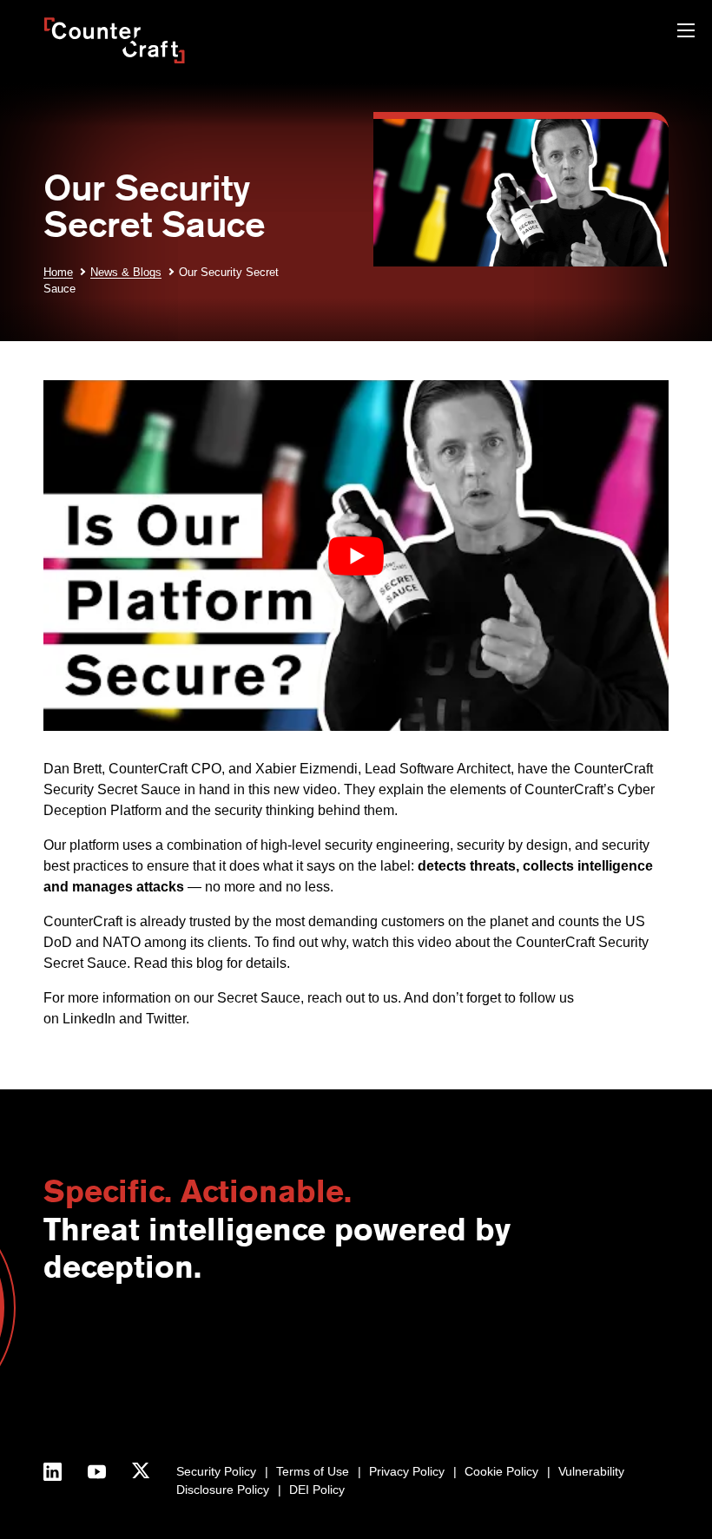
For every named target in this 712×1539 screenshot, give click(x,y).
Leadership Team (91, 1399)
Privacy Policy (407, 1471)
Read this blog (178, 963)
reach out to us (352, 997)
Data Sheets (488, 1399)
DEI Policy (317, 1489)
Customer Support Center (344, 1381)
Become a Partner (323, 1345)
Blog (466, 1345)
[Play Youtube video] (356, 556)
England (211, 1363)
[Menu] (686, 32)
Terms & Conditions (96, 1436)
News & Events (84, 1381)
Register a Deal (316, 1363)
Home (58, 272)
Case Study (486, 1417)
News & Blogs (126, 272)
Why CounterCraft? (96, 1363)
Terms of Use (312, 1471)
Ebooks (474, 1381)
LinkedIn (89, 1018)
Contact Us (73, 1345)
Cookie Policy (501, 1471)
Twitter (166, 1018)
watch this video (402, 942)
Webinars (480, 1363)
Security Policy (216, 1471)
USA (201, 1345)
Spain (205, 1381)
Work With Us (80, 1417)
